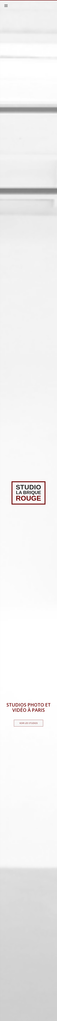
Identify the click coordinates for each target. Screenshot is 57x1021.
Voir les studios (28, 723)
